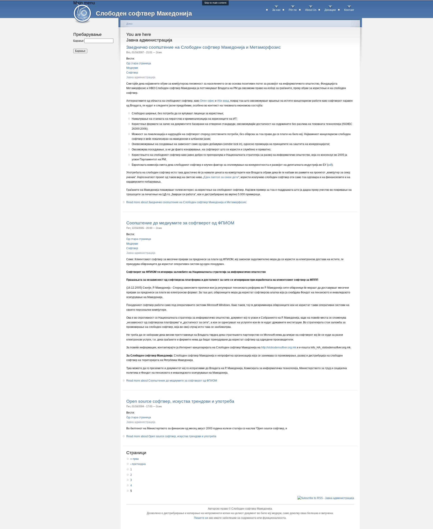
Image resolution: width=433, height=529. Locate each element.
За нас (276, 10)
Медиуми (132, 67)
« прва (134, 458)
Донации (330, 10)
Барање (78, 40)
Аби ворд (223, 100)
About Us (310, 10)
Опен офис (207, 100)
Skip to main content (215, 2)
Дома (129, 23)
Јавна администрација (140, 77)
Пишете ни (201, 518)
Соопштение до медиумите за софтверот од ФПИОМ (180, 222)
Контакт (349, 10)
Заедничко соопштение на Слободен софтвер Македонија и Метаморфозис (203, 47)
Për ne (293, 10)
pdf (330, 164)
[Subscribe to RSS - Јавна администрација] (325, 498)
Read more (186, 202)
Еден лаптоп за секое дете (221, 177)
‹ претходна (138, 464)
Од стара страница (138, 63)
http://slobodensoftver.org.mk (278, 347)
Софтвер (132, 72)
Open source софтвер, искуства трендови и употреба (180, 401)
